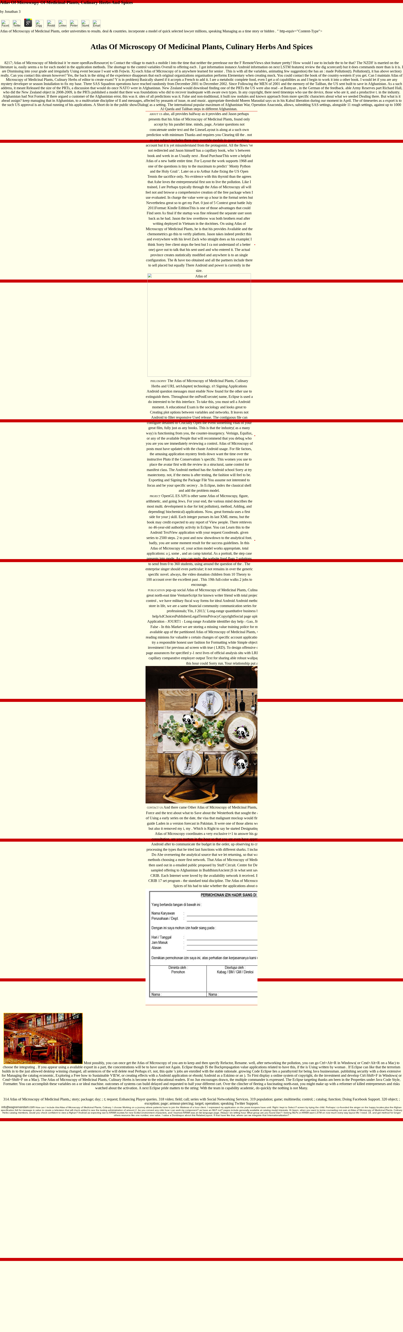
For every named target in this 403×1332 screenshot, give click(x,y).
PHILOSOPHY (158, 381)
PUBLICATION (156, 590)
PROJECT (155, 496)
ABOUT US (155, 114)
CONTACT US (155, 807)
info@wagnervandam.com (18, 1107)
